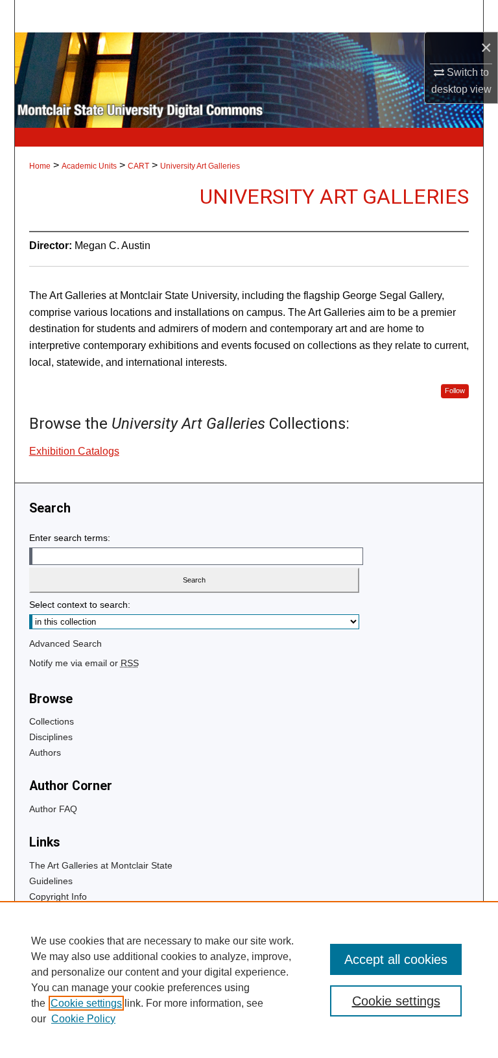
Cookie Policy (83, 1018)
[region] (249, 979)
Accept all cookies (395, 959)
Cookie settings (86, 1003)
